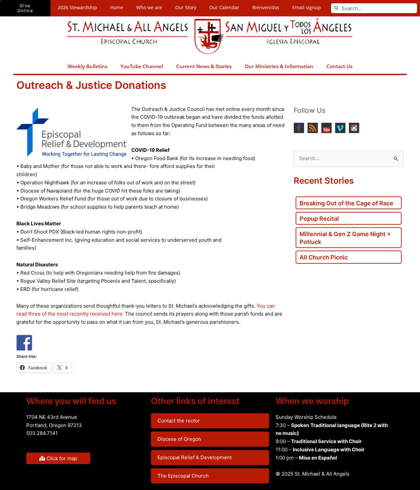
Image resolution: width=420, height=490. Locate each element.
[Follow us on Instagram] (354, 128)
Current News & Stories (204, 66)
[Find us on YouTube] (326, 128)
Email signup (306, 7)
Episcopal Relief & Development (195, 457)
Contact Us (339, 66)
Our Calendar (224, 7)
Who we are (149, 7)
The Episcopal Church (183, 476)
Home (116, 7)
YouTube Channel (141, 66)
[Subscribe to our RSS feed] (312, 128)
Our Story (185, 7)
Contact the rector (179, 421)
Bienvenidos (265, 7)
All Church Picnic (324, 257)
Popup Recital (319, 218)
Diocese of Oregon (179, 439)
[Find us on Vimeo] (340, 128)
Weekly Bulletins (87, 66)
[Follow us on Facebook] (299, 128)
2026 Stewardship (77, 7)
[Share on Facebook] (24, 343)
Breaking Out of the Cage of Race (346, 203)
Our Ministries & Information (279, 66)
